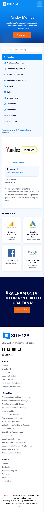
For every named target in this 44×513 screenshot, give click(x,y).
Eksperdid (6, 477)
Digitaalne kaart (8, 428)
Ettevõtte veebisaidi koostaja (13, 404)
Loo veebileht (22, 310)
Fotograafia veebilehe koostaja (14, 407)
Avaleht (5, 365)
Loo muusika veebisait (11, 414)
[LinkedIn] (14, 349)
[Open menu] (39, 4)
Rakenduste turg (8, 130)
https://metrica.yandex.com (18, 162)
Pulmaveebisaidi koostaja (12, 418)
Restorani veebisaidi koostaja (14, 442)
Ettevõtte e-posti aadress (12, 432)
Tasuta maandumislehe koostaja (15, 400)
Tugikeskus (6, 467)
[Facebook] (4, 349)
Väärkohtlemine (31, 503)
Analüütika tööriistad (25, 130)
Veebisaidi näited (9, 376)
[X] (8, 349)
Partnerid (5, 474)
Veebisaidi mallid (8, 379)
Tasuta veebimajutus (10, 449)
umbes (5, 464)
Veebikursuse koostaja (11, 439)
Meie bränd (6, 481)
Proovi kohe (22, 35)
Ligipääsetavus (22, 506)
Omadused (6, 369)
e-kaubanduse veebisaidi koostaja (16, 397)
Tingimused (10, 503)
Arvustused (6, 372)
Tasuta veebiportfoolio (11, 421)
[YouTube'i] (19, 349)
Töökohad (9, 470)
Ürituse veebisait (8, 411)
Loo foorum (7, 435)
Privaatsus (20, 503)
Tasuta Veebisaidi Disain (11, 453)
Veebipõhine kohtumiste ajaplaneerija (17, 446)
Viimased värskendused (11, 386)
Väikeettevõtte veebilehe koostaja (16, 425)
